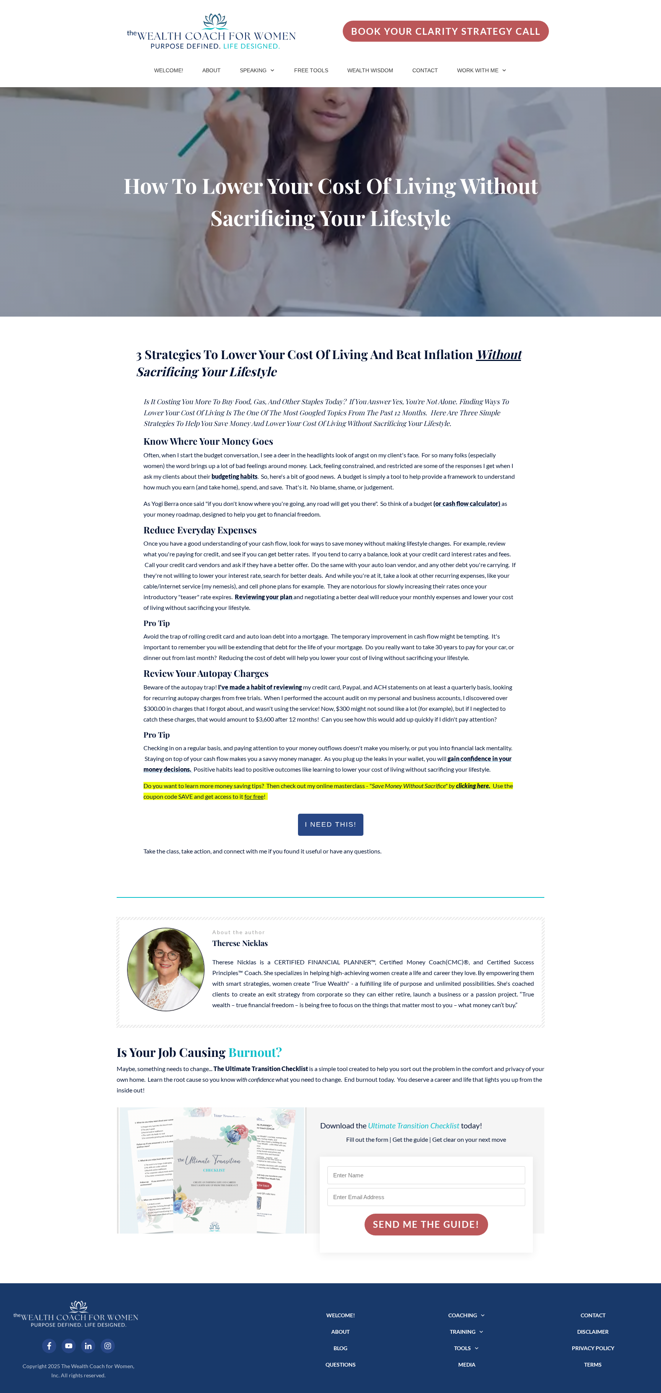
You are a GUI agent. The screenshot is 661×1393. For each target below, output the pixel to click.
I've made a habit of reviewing (260, 687)
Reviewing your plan (264, 596)
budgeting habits (234, 476)
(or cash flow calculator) (467, 503)
